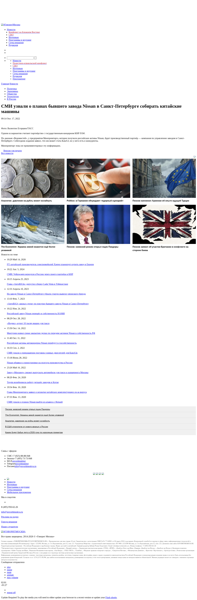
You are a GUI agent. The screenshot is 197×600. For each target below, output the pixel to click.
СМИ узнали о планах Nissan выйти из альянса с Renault (35, 402)
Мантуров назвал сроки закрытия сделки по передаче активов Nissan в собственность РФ (51, 333)
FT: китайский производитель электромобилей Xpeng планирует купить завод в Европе (50, 264)
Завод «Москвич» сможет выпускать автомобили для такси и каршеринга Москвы (47, 372)
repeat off (11, 592)
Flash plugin (111, 597)
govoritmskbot (19, 461)
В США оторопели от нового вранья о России (26, 426)
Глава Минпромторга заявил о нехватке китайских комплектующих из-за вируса (47, 392)
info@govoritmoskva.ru (25, 466)
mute (9, 572)
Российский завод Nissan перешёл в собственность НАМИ (36, 313)
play (9, 567)
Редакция (13, 45)
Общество (12, 94)
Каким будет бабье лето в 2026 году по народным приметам (34, 432)
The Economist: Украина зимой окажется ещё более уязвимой (34, 415)
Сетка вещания (16, 42)
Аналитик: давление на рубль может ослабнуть (27, 421)
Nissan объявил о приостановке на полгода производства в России (40, 362)
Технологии (13, 96)
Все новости (7, 153)
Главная (5, 84)
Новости (11, 29)
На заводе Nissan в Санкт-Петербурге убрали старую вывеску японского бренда (46, 294)
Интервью (14, 37)
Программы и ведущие (20, 40)
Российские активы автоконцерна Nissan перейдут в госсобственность (42, 343)
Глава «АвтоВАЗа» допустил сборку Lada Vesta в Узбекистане (37, 284)
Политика (12, 88)
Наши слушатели (9, 526)
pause (9, 569)
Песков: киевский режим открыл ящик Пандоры (27, 409)
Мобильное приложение (19, 492)
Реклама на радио (9, 517)
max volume (12, 577)
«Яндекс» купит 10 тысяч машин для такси (28, 323)
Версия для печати (12, 150)
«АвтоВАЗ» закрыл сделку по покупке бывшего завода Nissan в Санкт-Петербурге (48, 303)
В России (11, 99)
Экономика (12, 91)
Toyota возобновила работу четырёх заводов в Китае (33, 382)
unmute (10, 575)
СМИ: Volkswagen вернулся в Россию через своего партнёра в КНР (40, 274)
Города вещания (9, 522)
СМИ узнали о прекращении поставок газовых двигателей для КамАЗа (42, 353)
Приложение (19, 79)
